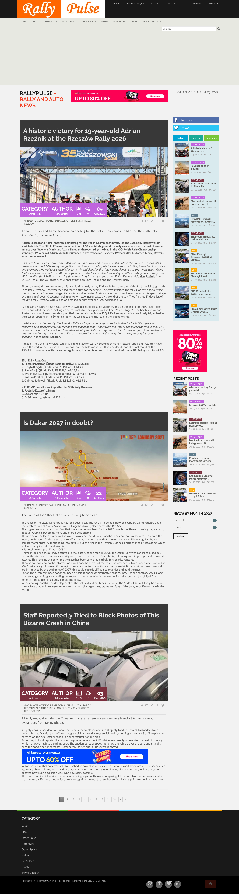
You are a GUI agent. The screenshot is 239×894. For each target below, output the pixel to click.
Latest (180, 138)
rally (33, 508)
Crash (134, 21)
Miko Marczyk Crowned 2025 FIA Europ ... (201, 257)
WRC (24, 21)
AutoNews (68, 21)
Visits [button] (171, 3)
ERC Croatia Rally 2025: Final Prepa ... (202, 292)
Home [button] (116, 3)
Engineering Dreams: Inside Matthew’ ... (203, 238)
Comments (211, 138)
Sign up (197, 3)
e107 (45, 881)
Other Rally (50, 21)
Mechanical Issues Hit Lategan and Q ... (203, 202)
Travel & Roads (152, 21)
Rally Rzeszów (35, 221)
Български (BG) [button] (135, 3)
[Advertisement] (119, 58)
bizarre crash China (61, 705)
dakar (30, 505)
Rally (57, 221)
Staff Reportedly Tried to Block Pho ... (203, 185)
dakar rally (55, 505)
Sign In (212, 3)
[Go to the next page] (120, 799)
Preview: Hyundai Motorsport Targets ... (203, 220)
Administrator (62, 214)
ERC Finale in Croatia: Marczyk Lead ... (203, 275)
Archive (180, 536)
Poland (49, 221)
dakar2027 (42, 505)
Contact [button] (156, 3)
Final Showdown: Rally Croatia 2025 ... (204, 310)
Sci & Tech (119, 21)
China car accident (38, 705)
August (196, 520)
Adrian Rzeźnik (69, 221)
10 (114, 799)
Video (104, 21)
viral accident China (41, 708)
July (196, 527)
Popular (196, 138)
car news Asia (32, 711)
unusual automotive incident (71, 708)
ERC (35, 21)
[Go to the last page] (126, 799)
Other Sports (88, 21)
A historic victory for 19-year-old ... (202, 149)
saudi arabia (70, 505)
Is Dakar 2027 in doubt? (58, 422)
